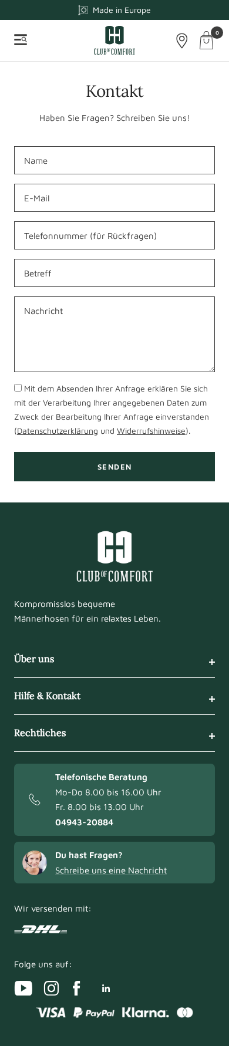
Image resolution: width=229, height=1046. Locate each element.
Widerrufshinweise (151, 431)
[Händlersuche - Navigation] (182, 41)
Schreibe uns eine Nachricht (111, 870)
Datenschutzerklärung (57, 431)
